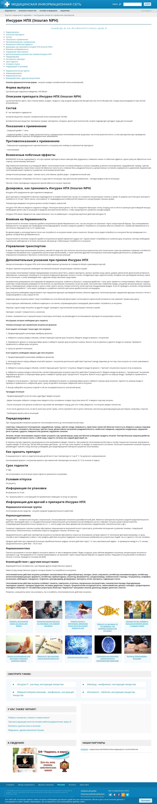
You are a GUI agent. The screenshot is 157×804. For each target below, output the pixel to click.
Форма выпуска (12, 32)
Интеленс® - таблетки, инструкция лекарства (111, 692)
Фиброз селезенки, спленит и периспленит (29, 717)
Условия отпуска (13, 64)
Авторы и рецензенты (26, 785)
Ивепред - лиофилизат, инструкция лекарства (111, 684)
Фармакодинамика (14, 73)
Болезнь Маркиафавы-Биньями (137, 657)
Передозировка (12, 56)
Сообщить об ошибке (88, 791)
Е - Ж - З (65, 28)
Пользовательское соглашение (92, 797)
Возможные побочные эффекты (19, 44)
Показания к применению (17, 39)
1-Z (52, 28)
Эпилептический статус (77, 657)
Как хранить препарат (15, 59)
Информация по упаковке (17, 66)
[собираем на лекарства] (41, 762)
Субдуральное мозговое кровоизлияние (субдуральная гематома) (107, 658)
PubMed (84, 749)
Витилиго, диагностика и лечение (24, 726)
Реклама (61, 785)
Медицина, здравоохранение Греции (26, 730)
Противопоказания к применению (20, 42)
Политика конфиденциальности (93, 794)
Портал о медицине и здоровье (18, 15)
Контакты (72, 785)
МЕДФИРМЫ (65, 11)
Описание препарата (15, 34)
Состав (9, 37)
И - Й (71, 28)
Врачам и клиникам (46, 785)
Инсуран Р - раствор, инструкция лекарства (40, 684)
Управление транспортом (17, 52)
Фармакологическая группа (17, 71)
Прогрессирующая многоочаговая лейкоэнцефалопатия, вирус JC (40, 721)
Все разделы (146, 11)
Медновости (10, 11)
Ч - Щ (97, 28)
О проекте (10, 785)
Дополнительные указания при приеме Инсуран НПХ (28, 54)
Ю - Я (104, 28)
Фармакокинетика (13, 76)
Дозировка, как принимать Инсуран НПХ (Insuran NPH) (29, 47)
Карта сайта (84, 785)
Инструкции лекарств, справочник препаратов (54, 15)
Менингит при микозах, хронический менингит (48, 657)
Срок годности (12, 61)
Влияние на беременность (17, 49)
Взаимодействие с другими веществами (23, 78)
